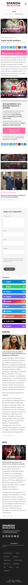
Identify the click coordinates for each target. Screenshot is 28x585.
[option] (14, 385)
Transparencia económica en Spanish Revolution (11, 531)
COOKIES (13, 581)
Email (4, 239)
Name (5, 230)
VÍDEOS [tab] (4, 442)
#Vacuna (11, 567)
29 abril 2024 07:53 (8, 42)
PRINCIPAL (11, 14)
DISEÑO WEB (19, 581)
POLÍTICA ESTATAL (5, 192)
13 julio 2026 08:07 (10, 516)
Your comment (7, 216)
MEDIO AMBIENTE (5, 37)
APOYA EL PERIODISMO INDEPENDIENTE (12, 53)
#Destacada (15, 556)
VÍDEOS (19, 163)
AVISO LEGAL (11, 580)
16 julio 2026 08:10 (10, 435)
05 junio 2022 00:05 (8, 199)
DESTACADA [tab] (6, 332)
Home (6, 14)
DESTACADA (10, 154)
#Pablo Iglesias (16, 563)
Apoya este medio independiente (14, 131)
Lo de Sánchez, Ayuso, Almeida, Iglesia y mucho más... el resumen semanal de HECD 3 (16, 159)
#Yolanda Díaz (7, 570)
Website (5, 248)
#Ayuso (17, 553)
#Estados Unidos (7, 560)
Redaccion (3, 42)
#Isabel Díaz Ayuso (18, 560)
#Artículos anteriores (8, 553)
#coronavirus (6, 556)
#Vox (17, 567)
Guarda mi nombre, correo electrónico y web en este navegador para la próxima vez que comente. (13, 260)
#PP (4, 567)
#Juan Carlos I (6, 563)
